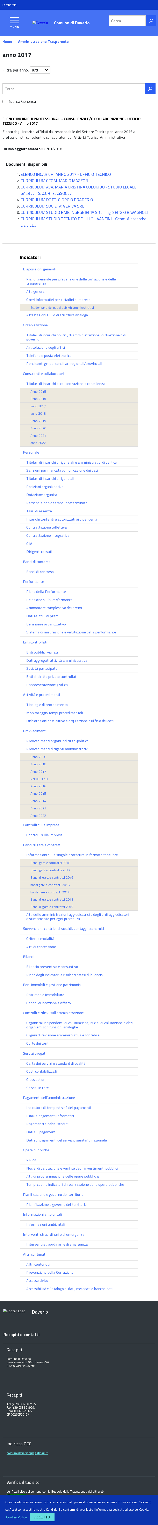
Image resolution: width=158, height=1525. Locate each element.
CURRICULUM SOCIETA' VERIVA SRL (52, 206)
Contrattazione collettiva (46, 527)
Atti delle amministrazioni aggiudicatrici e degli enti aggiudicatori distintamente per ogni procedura (77, 916)
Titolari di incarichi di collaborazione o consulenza (65, 383)
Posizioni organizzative (44, 486)
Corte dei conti (37, 1043)
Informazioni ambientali (42, 1214)
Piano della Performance (46, 591)
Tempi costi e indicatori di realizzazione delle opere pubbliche (75, 1184)
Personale (31, 452)
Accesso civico (37, 1280)
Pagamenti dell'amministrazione (49, 1097)
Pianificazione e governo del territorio (53, 1194)
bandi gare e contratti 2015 (50, 884)
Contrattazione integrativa (47, 535)
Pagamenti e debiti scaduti (47, 1124)
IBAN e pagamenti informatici (50, 1116)
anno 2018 (38, 413)
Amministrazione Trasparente (43, 41)
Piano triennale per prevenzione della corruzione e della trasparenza (71, 281)
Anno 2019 (38, 420)
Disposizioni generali (39, 269)
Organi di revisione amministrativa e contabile (63, 1035)
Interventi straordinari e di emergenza (53, 1234)
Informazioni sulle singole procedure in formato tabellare (72, 855)
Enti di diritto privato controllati (51, 676)
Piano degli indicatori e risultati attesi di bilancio (64, 975)
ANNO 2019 (39, 778)
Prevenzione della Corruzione (49, 1272)
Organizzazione (35, 325)
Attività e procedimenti (41, 694)
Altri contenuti (34, 1254)
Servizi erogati (34, 1053)
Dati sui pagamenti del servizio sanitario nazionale (66, 1140)
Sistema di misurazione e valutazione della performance (71, 632)
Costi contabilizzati (41, 1071)
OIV (29, 543)
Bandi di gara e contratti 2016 (51, 877)
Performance (33, 581)
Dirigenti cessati (39, 551)
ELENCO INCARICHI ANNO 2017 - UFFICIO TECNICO (66, 174)
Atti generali (36, 291)
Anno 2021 (38, 435)
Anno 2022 (38, 815)
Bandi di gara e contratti (42, 845)
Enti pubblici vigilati (42, 652)
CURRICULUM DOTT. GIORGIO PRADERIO (57, 199)
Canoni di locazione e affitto (48, 1003)
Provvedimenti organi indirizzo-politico (57, 741)
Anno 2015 (38, 391)
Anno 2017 (38, 771)
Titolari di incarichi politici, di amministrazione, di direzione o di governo (76, 337)
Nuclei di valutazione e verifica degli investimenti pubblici (72, 1168)
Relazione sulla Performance (49, 600)
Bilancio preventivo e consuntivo (52, 966)
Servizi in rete (37, 1087)
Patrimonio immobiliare (45, 994)
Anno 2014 (38, 800)
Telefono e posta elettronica (48, 355)
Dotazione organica (41, 494)
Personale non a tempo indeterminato (56, 503)
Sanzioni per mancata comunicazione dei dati (62, 470)
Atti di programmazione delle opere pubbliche (63, 1176)
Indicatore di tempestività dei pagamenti (58, 1107)
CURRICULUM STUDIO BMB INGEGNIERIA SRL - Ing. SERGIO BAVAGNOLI (84, 212)
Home (7, 41)
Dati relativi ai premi (42, 616)
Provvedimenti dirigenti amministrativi (57, 749)
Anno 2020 (38, 428)
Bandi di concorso (36, 561)
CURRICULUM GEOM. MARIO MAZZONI (55, 180)
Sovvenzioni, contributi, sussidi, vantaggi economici (63, 928)
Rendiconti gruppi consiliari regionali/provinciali (64, 363)
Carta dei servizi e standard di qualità (55, 1063)
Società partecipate (41, 668)
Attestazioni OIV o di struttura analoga (57, 315)
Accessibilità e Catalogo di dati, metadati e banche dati (69, 1288)
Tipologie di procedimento (47, 704)
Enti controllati (35, 642)
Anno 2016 (38, 398)
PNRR (31, 1160)
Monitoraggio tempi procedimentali (54, 713)
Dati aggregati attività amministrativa (56, 660)
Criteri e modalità (40, 938)
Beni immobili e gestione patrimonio (52, 984)
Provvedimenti (34, 731)
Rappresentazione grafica (46, 685)
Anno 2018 (38, 764)
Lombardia (9, 4)
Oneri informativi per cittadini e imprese (58, 299)
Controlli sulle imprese (41, 825)
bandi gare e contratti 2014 (50, 892)
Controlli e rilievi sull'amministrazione (53, 1013)
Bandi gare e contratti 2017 (50, 870)
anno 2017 (38, 406)
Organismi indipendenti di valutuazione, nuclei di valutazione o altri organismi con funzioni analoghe (79, 1025)
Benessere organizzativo (46, 624)
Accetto (42, 1517)
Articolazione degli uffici (45, 347)
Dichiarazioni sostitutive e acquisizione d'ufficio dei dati (70, 721)
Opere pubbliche (36, 1150)
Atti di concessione (41, 947)
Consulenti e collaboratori (43, 373)
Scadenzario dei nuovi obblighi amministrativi (62, 307)
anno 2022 (38, 442)
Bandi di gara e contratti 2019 (51, 906)
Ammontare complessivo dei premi (54, 607)
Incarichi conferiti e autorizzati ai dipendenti (61, 519)
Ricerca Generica (21, 101)
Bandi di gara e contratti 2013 (51, 899)
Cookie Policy (16, 1517)
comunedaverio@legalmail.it (27, 1453)
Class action (35, 1079)
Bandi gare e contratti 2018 (50, 862)
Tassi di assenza (39, 511)
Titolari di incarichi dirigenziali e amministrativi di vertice (71, 462)
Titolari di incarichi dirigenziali (50, 478)
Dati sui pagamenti (41, 1132)
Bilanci (28, 956)
